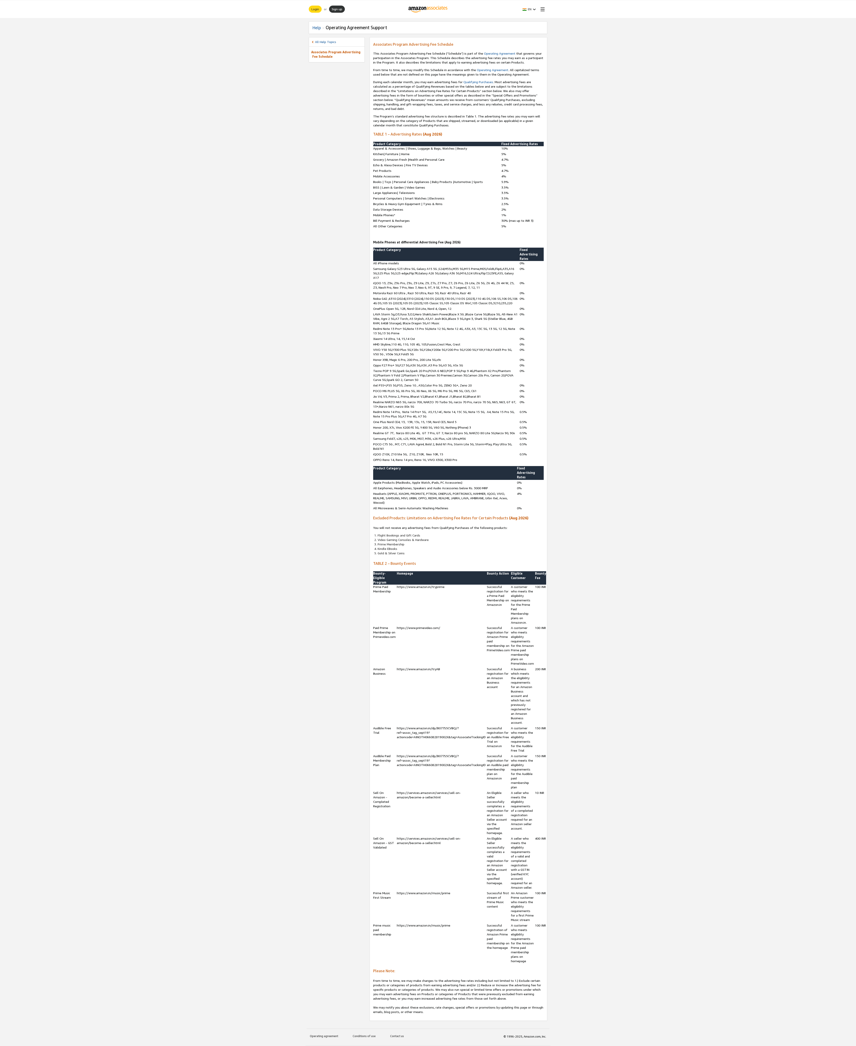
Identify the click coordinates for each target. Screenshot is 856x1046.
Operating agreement (324, 1036)
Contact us (397, 1036)
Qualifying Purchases (478, 82)
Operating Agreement (499, 53)
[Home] (428, 9)
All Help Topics (325, 42)
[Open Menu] (541, 9)
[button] (529, 9)
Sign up (337, 9)
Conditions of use (364, 1036)
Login (315, 9)
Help (316, 27)
